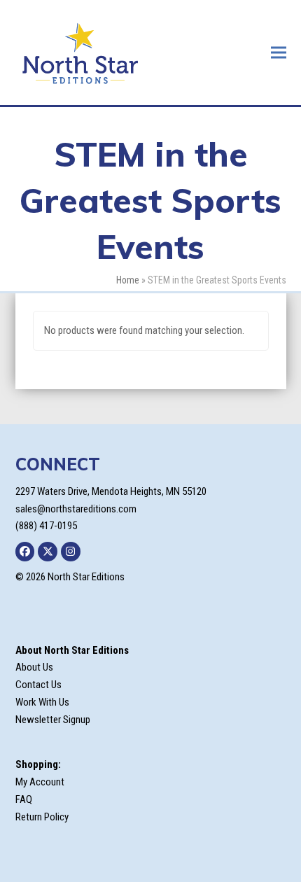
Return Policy (42, 817)
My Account (39, 782)
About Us (34, 667)
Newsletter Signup (52, 719)
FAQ (23, 799)
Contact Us (38, 684)
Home (127, 280)
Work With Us (42, 702)
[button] (278, 52)
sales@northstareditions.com (75, 509)
